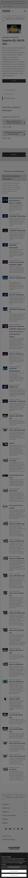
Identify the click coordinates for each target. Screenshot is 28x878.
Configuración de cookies (14, 867)
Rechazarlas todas (14, 871)
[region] (14, 865)
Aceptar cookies (14, 875)
